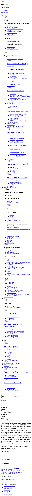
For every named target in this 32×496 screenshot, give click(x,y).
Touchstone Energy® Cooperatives (12, 319)
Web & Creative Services (12, 336)
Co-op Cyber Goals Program (16, 72)
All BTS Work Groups (15, 84)
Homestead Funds (11, 123)
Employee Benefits (11, 103)
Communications (11, 86)
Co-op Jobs (6, 366)
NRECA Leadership (11, 293)
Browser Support (8, 494)
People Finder (10, 251)
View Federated (10, 314)
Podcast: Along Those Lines (10, 360)
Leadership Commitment (15, 141)
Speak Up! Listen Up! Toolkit (17, 155)
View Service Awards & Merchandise (13, 384)
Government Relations (12, 106)
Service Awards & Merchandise (11, 378)
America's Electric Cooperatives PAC (18, 114)
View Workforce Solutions (17, 178)
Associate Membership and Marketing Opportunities (19, 294)
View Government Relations (17, 111)
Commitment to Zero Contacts (17, 152)
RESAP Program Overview (16, 140)
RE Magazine (7, 341)
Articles (8, 349)
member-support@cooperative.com (9, 479)
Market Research (11, 125)
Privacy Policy (7, 487)
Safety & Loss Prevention (13, 317)
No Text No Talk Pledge (15, 156)
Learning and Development (16, 183)
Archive (8, 351)
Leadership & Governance (13, 49)
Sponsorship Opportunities (13, 227)
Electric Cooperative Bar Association (15, 102)
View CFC (7, 303)
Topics (5, 15)
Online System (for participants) (17, 138)
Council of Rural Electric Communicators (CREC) (18, 262)
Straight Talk (13, 94)
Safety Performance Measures (17, 142)
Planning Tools (10, 234)
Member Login (4, 12)
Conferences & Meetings (12, 202)
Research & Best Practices (13, 333)
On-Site (11, 216)
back (8, 16)
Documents (12, 171)
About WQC (13, 167)
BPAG (8, 260)
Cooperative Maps (11, 388)
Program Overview (11, 375)
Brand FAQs (13, 170)
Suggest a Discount (11, 376)
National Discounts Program (10, 367)
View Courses (12, 209)
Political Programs (14, 118)
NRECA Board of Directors (13, 291)
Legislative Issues (14, 119)
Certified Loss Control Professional (18, 154)
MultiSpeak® (13, 76)
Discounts (6, 10)
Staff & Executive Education (13, 220)
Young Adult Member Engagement (12, 363)
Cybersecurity (10, 30)
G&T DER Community (12, 264)
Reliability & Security (12, 38)
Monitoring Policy (8, 488)
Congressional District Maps (16, 115)
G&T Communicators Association (15, 263)
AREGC (9, 259)
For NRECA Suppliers (12, 295)
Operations (9, 35)
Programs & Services (8, 51)
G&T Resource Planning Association (15, 269)
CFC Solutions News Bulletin (14, 307)
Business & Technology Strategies (15, 59)
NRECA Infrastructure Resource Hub (18, 121)
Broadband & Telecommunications (15, 29)
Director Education (11, 219)
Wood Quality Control (12, 159)
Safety (8, 39)
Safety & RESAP (11, 127)
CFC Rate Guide (11, 306)
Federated (6, 309)
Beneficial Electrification (12, 27)
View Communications (15, 91)
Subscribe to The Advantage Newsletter (16, 338)
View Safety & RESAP (15, 132)
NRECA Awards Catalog (12, 390)
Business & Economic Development (15, 331)
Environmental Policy (15, 116)
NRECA (6, 278)
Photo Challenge (10, 353)
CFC (5, 298)
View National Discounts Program (17, 372)
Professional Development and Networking (20, 96)
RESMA (9, 273)
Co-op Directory (10, 252)
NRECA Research (14, 77)
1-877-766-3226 (4, 482)
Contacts (9, 286)
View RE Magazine (11, 347)
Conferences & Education (10, 187)
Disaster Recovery (11, 48)
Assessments (10, 241)
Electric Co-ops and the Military (17, 73)
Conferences (6, 8)
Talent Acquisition (14, 180)
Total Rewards (13, 184)
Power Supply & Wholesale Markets (15, 37)
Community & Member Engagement (15, 332)
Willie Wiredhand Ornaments (13, 392)
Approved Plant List (14, 168)
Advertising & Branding (12, 329)
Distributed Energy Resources (14, 31)
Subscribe (9, 359)
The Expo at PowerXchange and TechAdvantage (18, 229)
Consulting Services (11, 100)
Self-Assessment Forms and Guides (18, 145)
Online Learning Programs (13, 236)
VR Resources (13, 158)
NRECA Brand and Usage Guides (18, 99)
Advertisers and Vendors (9, 486)
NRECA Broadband (8, 297)
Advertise (9, 356)
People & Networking (9, 243)
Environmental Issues (12, 33)
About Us (9, 355)
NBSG (8, 270)
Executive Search (11, 104)
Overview (9, 195)
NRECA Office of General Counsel (15, 126)
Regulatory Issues (14, 122)
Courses (8, 204)
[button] (16, 396)
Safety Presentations (14, 146)
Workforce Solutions (11, 172)
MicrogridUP (13, 74)
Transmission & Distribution (13, 41)
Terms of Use (7, 491)
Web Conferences (11, 221)
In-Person (12, 215)
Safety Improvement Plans (16, 144)
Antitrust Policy (7, 490)
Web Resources (10, 318)
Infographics (9, 352)
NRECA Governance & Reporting (15, 290)
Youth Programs (10, 186)
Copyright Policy (8, 492)
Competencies (10, 240)
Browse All (9, 201)
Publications (6, 362)
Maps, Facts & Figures (9, 364)
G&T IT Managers (11, 266)
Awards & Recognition (15, 98)
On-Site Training (10, 237)
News (5, 340)
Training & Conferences (12, 335)
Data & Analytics (11, 47)
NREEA (9, 271)
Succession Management (15, 182)
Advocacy (9, 26)
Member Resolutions (11, 289)
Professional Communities (13, 253)
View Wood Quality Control (17, 164)
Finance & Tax (10, 34)
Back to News (5, 459)
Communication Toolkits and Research (19, 95)
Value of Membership (12, 287)
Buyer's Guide (10, 357)
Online (11, 217)
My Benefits (6, 7)
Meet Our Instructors (11, 238)
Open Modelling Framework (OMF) (18, 78)
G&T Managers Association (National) (16, 267)
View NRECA (9, 283)
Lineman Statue (10, 389)
